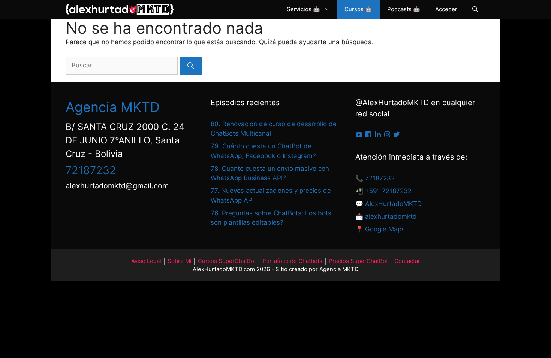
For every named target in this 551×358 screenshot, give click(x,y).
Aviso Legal (146, 260)
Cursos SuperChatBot (227, 260)
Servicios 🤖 (303, 9)
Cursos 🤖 (358, 9)
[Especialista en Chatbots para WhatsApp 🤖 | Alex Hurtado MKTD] (120, 9)
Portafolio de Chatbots (292, 260)
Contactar (407, 260)
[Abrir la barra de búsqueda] (475, 9)
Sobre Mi (180, 260)
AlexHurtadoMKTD (393, 203)
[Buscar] (191, 66)
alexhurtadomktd (391, 216)
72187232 (91, 170)
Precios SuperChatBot (358, 260)
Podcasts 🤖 (403, 9)
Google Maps (385, 229)
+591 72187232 (387, 191)
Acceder (446, 9)
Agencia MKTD (113, 107)
